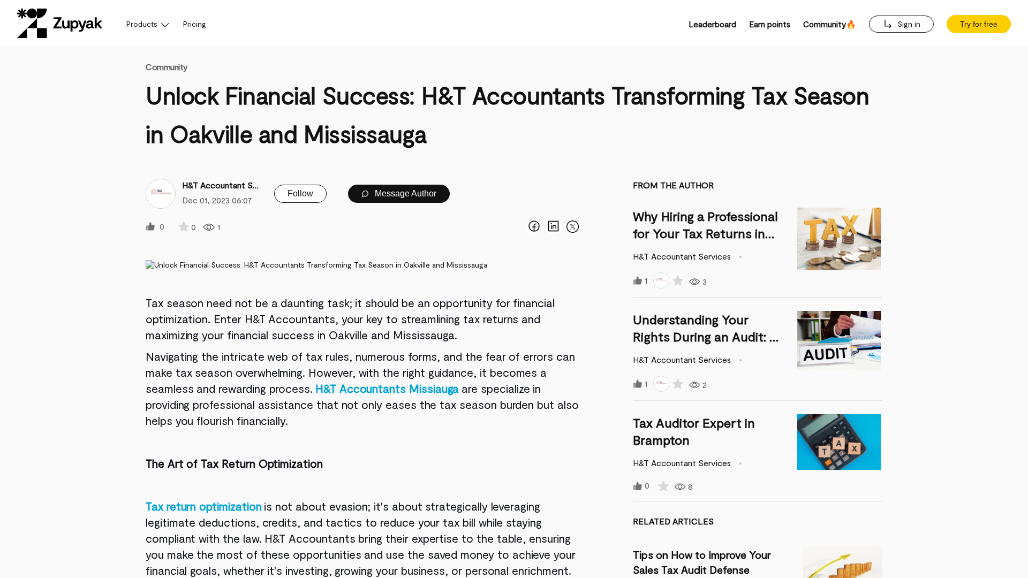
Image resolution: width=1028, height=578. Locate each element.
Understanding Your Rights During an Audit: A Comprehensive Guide (705, 336)
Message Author (404, 193)
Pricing (194, 23)
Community (167, 67)
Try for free (978, 24)
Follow (300, 193)
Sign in (907, 23)
